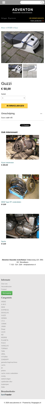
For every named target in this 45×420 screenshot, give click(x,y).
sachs (3, 365)
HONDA (4, 318)
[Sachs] (22, 226)
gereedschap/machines (9, 362)
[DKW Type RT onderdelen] (22, 186)
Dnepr (3, 329)
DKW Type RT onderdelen (11, 202)
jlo (2, 368)
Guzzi (16, 27)
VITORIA (4, 357)
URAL (3, 354)
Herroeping (7, 293)
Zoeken (41, 2)
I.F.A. (3, 321)
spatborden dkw (6, 381)
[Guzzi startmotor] (22, 147)
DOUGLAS (5, 313)
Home (3, 27)
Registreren (12, 18)
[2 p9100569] (22, 47)
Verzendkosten (6, 286)
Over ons (4, 284)
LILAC (3, 332)
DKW (3, 307)
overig (3, 376)
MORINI (4, 337)
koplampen (5, 384)
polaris (3, 370)
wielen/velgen (6, 379)
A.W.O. (3, 304)
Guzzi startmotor (7, 162)
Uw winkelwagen (36, 18)
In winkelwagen (15, 106)
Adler (3, 387)
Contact (4, 289)
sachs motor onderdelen (9, 373)
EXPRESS (5, 310)
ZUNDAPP (5, 359)
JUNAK (3, 324)
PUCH (3, 343)
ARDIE (3, 302)
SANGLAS (5, 346)
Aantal (3, 94)
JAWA (3, 326)
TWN (3, 351)
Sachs (3, 241)
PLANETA (4, 340)
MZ (2, 335)
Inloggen (4, 18)
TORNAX (4, 348)
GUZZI (9, 27)
